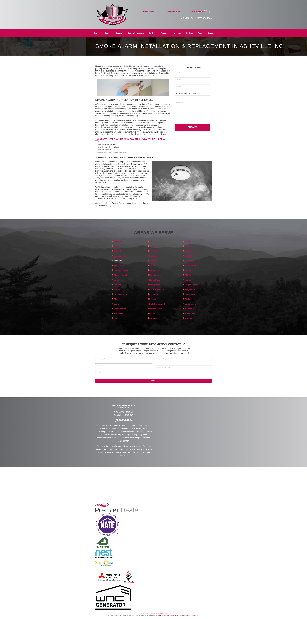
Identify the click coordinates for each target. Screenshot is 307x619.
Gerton (152, 266)
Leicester (153, 299)
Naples (188, 270)
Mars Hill (153, 318)
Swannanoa (190, 304)
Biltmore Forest (121, 270)
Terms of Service (155, 613)
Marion (152, 314)
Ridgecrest (190, 290)
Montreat (189, 261)
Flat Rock (153, 256)
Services (152, 33)
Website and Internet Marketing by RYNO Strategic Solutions (178, 615)
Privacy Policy (144, 613)
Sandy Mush (190, 294)
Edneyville (118, 314)
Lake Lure (153, 294)
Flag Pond (154, 251)
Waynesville (190, 309)
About (200, 33)
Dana (116, 304)
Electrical (119, 33)
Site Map (165, 613)
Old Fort (188, 275)
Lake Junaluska (156, 290)
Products (164, 33)
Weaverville (190, 314)
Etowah (152, 242)
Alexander (118, 242)
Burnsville (118, 280)
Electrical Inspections (136, 33)
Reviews (189, 33)
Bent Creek (119, 266)
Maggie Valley (155, 309)
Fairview (153, 246)
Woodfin (188, 318)
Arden (116, 246)
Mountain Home (192, 266)
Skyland (188, 299)
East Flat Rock (120, 309)
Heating (96, 33)
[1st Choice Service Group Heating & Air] (111, 14)
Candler (117, 285)
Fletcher (153, 261)
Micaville (189, 246)
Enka (116, 318)
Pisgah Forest (191, 285)
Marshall (188, 242)
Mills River (189, 256)
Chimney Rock (120, 294)
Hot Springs (154, 285)
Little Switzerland (157, 304)
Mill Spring (189, 251)
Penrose (188, 280)
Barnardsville (120, 256)
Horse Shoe (154, 280)
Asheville (118, 251)
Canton (117, 290)
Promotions (176, 33)
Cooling (107, 33)
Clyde (116, 299)
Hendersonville (156, 275)
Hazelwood (154, 270)
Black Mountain (121, 275)
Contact (210, 33)
